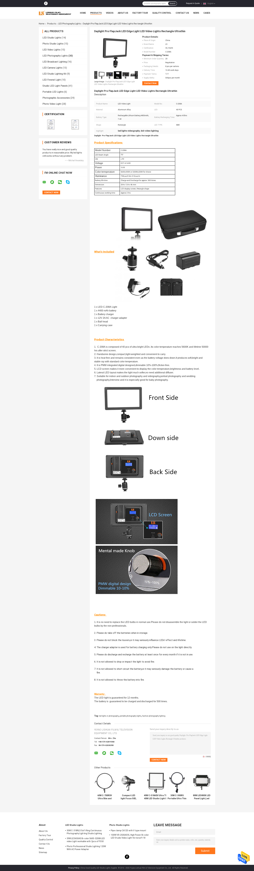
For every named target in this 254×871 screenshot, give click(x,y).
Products (96, 13)
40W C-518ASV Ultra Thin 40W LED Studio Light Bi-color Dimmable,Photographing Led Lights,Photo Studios (156, 797)
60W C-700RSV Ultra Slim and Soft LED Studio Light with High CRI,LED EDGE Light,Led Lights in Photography (105, 797)
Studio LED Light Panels (55, 85)
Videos (109, 13)
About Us (123, 13)
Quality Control (161, 13)
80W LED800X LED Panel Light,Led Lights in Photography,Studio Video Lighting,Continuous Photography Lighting (202, 797)
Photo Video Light (51, 103)
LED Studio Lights (51, 37)
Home (83, 13)
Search (172, 3)
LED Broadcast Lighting (54, 61)
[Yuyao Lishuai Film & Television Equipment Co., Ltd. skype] (69, 182)
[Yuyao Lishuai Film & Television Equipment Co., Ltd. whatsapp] (54, 182)
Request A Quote (193, 3)
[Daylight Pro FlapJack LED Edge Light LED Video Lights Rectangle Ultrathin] (114, 53)
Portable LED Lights (52, 91)
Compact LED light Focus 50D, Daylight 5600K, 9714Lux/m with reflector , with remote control (128, 797)
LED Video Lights (51, 49)
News (196, 13)
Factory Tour (140, 13)
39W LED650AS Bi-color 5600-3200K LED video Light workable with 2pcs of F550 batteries (86, 840)
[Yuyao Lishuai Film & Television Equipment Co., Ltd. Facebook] (46, 3)
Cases (206, 13)
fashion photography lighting (153, 716)
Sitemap (43, 852)
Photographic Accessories (56, 97)
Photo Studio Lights (52, 43)
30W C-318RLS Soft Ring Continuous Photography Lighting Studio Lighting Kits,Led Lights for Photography (84, 832)
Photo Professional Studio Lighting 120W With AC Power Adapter (86, 847)
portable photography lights (130, 716)
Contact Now (150, 83)
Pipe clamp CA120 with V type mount (128, 830)
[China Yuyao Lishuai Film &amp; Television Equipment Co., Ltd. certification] (51, 124)
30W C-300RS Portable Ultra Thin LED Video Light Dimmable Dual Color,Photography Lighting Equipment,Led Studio (177, 797)
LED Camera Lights (52, 67)
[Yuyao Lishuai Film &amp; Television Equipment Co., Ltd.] (55, 13)
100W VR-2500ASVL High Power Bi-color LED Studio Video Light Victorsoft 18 (130, 836)
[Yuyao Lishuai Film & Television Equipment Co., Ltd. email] (46, 182)
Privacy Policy (73, 868)
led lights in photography (109, 716)
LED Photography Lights (69, 23)
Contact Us (182, 13)
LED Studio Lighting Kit (54, 73)
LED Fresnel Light (51, 79)
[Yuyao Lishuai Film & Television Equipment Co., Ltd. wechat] (61, 182)
